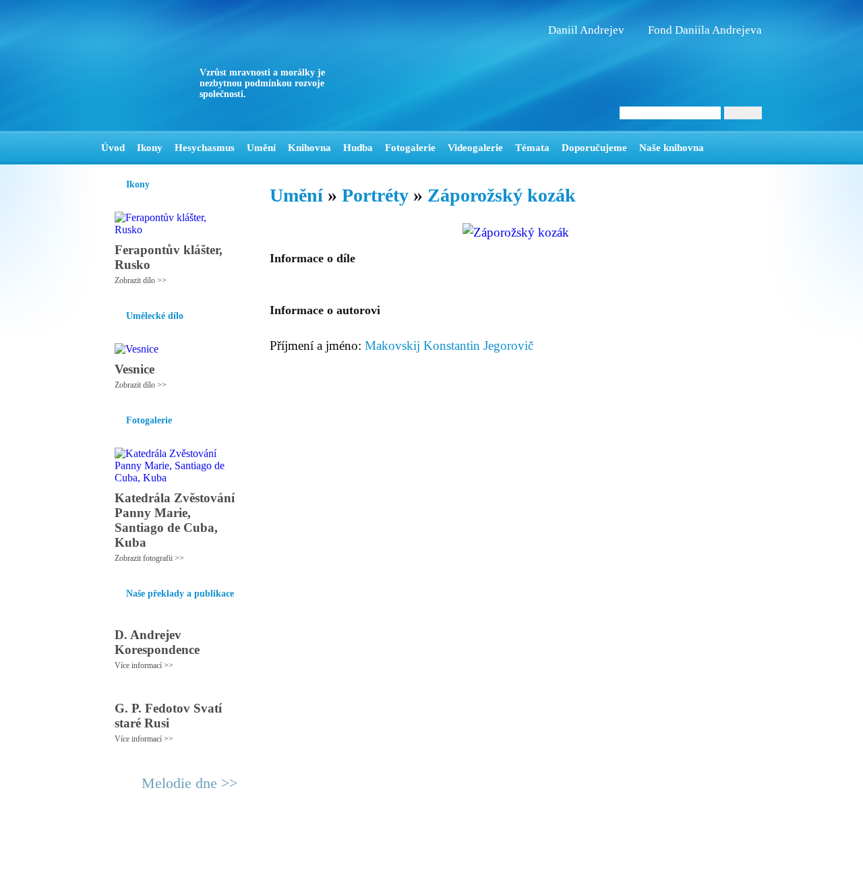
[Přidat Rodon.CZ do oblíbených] (750, 148)
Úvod (113, 147)
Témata (532, 147)
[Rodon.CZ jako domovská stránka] (729, 148)
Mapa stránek (353, 855)
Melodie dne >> (189, 783)
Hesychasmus (205, 147)
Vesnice (134, 369)
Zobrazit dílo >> (141, 280)
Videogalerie (475, 147)
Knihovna (309, 147)
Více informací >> (144, 665)
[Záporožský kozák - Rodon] (185, 65)
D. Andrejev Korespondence (157, 642)
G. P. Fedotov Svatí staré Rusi (168, 715)
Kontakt (401, 855)
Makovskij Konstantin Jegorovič (449, 345)
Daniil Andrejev (586, 30)
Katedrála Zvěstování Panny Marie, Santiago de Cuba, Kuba (175, 520)
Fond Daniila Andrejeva (705, 30)
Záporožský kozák (501, 195)
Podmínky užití (294, 855)
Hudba (358, 147)
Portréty (375, 195)
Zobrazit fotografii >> (149, 558)
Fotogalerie (410, 147)
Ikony (149, 147)
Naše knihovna (671, 147)
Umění (261, 147)
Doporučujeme (594, 147)
